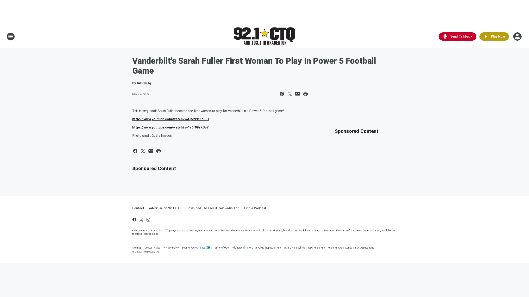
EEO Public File (316, 247)
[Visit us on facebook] (134, 219)
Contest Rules (152, 247)
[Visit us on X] (141, 219)
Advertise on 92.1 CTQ (165, 208)
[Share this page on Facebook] (282, 94)
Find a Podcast (255, 208)
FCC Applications (364, 247)
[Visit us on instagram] (148, 219)
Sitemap (136, 247)
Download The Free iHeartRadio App (213, 208)
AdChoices (238, 247)
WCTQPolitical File (294, 247)
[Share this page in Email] (297, 94)
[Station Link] (264, 36)
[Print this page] (305, 94)
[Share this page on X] (290, 94)
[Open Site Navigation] (11, 36)
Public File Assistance (340, 247)
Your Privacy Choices (193, 247)
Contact (138, 208)
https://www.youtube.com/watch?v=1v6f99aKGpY (170, 127)
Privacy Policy (171, 247)
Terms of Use (221, 247)
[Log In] (517, 36)
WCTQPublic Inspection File (265, 247)
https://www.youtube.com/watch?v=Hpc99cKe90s (170, 119)
